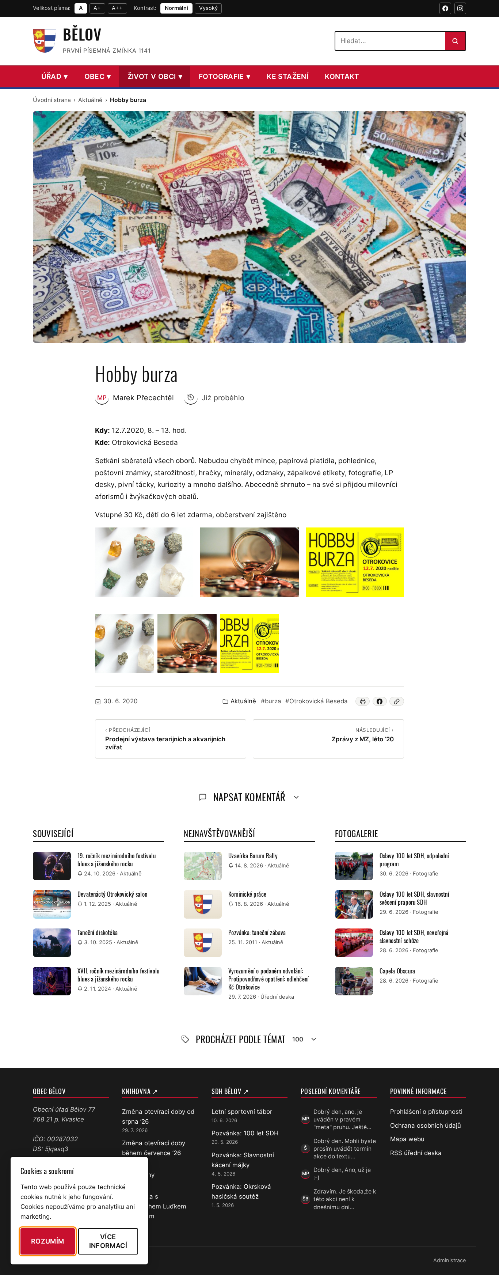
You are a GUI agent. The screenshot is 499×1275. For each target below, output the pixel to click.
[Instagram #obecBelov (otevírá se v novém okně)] (460, 8)
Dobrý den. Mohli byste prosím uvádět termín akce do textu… (344, 1149)
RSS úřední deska (416, 1153)
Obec (97, 76)
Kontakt (342, 76)
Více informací (108, 1241)
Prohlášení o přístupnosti (426, 1111)
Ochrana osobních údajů (425, 1125)
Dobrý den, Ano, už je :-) (342, 1173)
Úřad (54, 76)
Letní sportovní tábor (242, 1111)
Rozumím (47, 1241)
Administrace (449, 1260)
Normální (176, 8)
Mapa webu (407, 1139)
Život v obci (154, 76)
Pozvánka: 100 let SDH (245, 1133)
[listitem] (124, 643)
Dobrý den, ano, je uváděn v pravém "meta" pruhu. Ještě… (342, 1119)
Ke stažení (287, 76)
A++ (117, 8)
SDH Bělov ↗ (230, 1091)
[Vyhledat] (455, 41)
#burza (271, 701)
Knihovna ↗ (140, 1091)
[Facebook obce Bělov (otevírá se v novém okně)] (445, 8)
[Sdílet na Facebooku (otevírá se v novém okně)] (380, 701)
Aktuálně (90, 100)
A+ (97, 8)
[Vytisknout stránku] (362, 701)
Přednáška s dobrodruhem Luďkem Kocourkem (154, 1206)
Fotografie (224, 76)
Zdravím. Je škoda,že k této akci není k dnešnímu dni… (344, 1199)
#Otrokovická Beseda (316, 701)
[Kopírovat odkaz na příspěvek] (396, 701)
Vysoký (208, 8)
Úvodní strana (52, 100)
